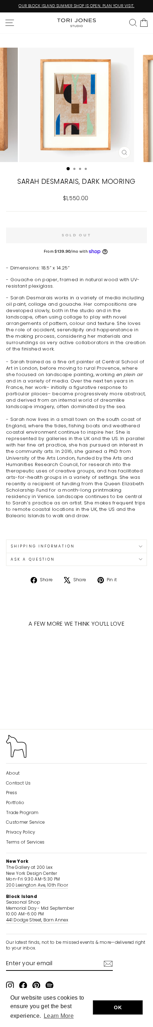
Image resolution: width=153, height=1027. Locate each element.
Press (11, 793)
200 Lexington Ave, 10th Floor (37, 885)
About (13, 773)
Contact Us (18, 783)
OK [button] (118, 1007)
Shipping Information (43, 546)
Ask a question (33, 559)
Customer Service (25, 822)
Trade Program (22, 812)
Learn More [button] (59, 1016)
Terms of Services (25, 842)
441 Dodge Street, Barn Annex (37, 920)
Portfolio (15, 803)
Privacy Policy (20, 832)
